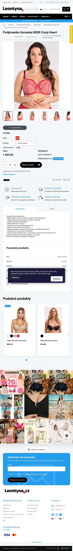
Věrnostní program (8, 517)
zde (49, 274)
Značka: (47, 37)
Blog (4, 520)
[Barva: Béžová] (14, 336)
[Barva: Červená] (18, 336)
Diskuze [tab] (52, 209)
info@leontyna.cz (60, 505)
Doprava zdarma (32, 511)
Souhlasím (56, 279)
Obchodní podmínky (27, 2)
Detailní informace (9, 174)
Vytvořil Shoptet (51, 548)
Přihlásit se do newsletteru (17, 480)
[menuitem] (7, 17)
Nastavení (15, 277)
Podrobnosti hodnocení (31, 36)
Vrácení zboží (7, 2)
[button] (26, 360)
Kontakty (30, 514)
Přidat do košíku (28, 165)
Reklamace (16, 2)
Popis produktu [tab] (20, 209)
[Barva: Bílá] (8, 336)
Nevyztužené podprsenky (19, 284)
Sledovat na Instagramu (38, 449)
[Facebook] (52, 514)
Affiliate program (36, 542)
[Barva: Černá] (11, 336)
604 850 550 (59, 509)
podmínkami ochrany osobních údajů (36, 474)
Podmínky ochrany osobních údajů (13, 514)
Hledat (36, 9)
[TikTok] (60, 514)
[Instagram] (56, 514)
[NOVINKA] (20, 320)
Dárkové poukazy (32, 508)
